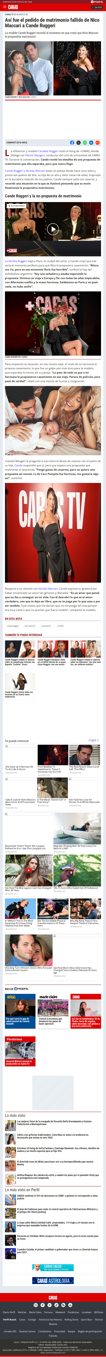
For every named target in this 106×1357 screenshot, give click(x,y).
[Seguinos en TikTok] (56, 1305)
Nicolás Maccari (48, 588)
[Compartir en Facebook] (72, 143)
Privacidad (59, 1331)
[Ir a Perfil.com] (97, 2)
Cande (18, 465)
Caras (22, 1319)
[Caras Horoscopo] (53, 1283)
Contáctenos (44, 1331)
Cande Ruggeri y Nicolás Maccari (25, 171)
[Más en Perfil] (21, 989)
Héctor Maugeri (35, 155)
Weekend (60, 1312)
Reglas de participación (90, 1331)
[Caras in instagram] (36, 1305)
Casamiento (46, 626)
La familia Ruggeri (16, 261)
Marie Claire (35, 1312)
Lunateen (87, 1312)
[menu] (5, 7)
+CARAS (60, 626)
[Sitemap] (70, 1305)
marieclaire (53, 997)
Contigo (32, 1319)
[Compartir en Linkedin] (91, 143)
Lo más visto (15, 1115)
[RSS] (63, 1305)
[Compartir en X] (78, 143)
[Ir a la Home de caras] (13, 8)
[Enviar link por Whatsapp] (85, 143)
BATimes (98, 1312)
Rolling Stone (71, 1319)
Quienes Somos (27, 1331)
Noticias (22, 1312)
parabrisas (20, 1040)
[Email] (98, 143)
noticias (20, 997)
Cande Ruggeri (13, 626)
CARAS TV (9, 14)
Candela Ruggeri (48, 151)
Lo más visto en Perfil (22, 1189)
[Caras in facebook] (43, 1305)
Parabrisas (73, 1312)
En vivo (98, 7)
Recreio (99, 1319)
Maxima (53, 1324)
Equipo (71, 1331)
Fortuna (48, 1312)
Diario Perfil (9, 1312)
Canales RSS (10, 1331)
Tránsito (53, 1335)
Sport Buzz (86, 1319)
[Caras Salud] (53, 1270)
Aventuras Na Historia (50, 1319)
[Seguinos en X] (49, 1305)
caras (86, 997)
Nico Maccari (30, 626)
